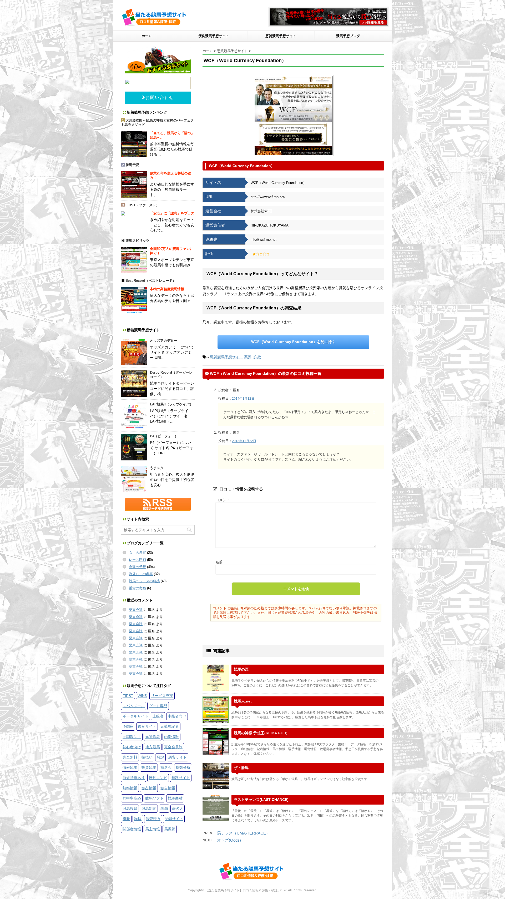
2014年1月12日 (243, 398)
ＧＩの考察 (137, 553)
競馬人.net (243, 701)
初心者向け (132, 747)
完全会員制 (173, 747)
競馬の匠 (241, 669)
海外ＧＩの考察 (141, 574)
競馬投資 (130, 808)
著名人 (177, 808)
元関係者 (152, 737)
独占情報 (149, 788)
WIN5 (142, 696)
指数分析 (183, 767)
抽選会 (165, 767)
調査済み (153, 819)
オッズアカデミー (163, 341)
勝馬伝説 (132, 165)
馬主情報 (152, 829)
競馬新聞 (149, 808)
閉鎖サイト (174, 819)
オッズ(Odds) (229, 840)
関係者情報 (132, 829)
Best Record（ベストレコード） (150, 281)
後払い (147, 757)
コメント (222, 500)
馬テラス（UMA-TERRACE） (243, 833)
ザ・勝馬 (241, 768)
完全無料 (130, 757)
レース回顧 (137, 560)
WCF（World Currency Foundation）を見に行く (293, 342)
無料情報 (130, 788)
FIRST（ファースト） (142, 205)
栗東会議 (136, 610)
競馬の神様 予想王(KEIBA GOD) (260, 733)
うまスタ (157, 468)
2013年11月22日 (244, 441)
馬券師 (169, 829)
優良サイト (147, 726)
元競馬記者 (169, 726)
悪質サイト (177, 757)
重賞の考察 (137, 588)
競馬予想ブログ (348, 36)
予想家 (128, 726)
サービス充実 (162, 696)
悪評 (247, 357)
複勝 (126, 819)
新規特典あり (134, 778)
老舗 (164, 808)
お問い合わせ (159, 97)
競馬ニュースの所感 (144, 581)
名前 (219, 562)
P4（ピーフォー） (164, 436)
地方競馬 (152, 747)
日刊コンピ (158, 778)
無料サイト (180, 778)
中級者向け (177, 716)
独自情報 (167, 788)
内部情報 (171, 737)
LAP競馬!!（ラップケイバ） (171, 404)
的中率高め (132, 798)
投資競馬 (149, 767)
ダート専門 (158, 706)
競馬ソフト (154, 798)
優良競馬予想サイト (213, 36)
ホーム (147, 36)
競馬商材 (175, 798)
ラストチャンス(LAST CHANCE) (261, 799)
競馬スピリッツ (137, 241)
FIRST (128, 696)
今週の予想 (137, 567)
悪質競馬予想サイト (280, 36)
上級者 (158, 716)
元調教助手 (132, 737)
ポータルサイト (135, 716)
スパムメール (134, 706)
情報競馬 (130, 767)
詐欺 (257, 357)
